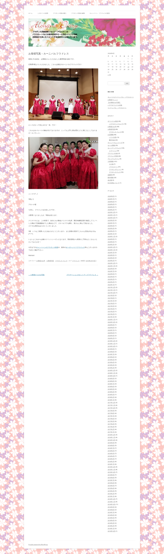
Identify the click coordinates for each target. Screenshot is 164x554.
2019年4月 (111, 362)
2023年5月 (111, 255)
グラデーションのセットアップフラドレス (82, 275)
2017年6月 (111, 419)
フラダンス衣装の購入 (59, 13)
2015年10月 (111, 472)
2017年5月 (111, 421)
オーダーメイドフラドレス (75, 247)
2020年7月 (111, 330)
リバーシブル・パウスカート (117, 108)
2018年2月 (111, 397)
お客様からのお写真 (36, 275)
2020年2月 (111, 338)
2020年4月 (111, 336)
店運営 (110, 175)
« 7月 (109, 75)
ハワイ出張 (112, 137)
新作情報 (110, 177)
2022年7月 (111, 271)
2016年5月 (111, 453)
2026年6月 (111, 202)
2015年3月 (111, 491)
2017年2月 (111, 429)
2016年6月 (111, 451)
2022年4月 (111, 277)
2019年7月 (111, 354)
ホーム (30, 13)
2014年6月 (111, 515)
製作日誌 (112, 140)
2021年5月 (111, 306)
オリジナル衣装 (113, 121)
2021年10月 (111, 293)
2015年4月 (111, 488)
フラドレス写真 (113, 156)
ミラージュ (112, 151)
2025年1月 (111, 234)
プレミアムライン (113, 159)
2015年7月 (111, 480)
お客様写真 (50, 261)
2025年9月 (111, 220)
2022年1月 (111, 285)
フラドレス (75, 261)
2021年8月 (111, 298)
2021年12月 (111, 287)
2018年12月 (111, 370)
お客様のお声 (40, 261)
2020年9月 (111, 325)
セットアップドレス (114, 148)
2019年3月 (111, 365)
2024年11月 (111, 236)
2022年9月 (111, 269)
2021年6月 (111, 303)
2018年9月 (111, 378)
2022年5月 (111, 274)
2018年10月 (111, 376)
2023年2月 (111, 261)
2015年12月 (111, 467)
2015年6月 (111, 483)
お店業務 (110, 135)
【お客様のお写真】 (114, 102)
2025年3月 (111, 228)
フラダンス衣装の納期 (78, 13)
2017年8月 (111, 413)
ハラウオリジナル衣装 (115, 105)
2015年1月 (111, 496)
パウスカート (113, 167)
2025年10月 (111, 218)
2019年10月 (111, 346)
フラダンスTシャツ (115, 169)
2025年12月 (111, 212)
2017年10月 (111, 408)
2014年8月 (111, 510)
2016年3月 (111, 459)
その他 (111, 164)
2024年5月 (111, 242)
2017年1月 (111, 432)
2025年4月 (111, 226)
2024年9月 (111, 239)
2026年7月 (111, 199)
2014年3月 (111, 523)
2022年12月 (111, 263)
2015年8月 (111, 478)
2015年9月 (111, 475)
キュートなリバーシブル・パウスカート (121, 97)
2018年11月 (111, 373)
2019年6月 (111, 357)
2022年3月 (111, 279)
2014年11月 (111, 502)
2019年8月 (111, 352)
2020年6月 (111, 333)
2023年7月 (111, 252)
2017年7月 (111, 416)
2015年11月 (111, 469)
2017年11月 (111, 405)
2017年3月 (111, 427)
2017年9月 (111, 411)
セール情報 (111, 145)
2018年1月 (111, 400)
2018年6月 (111, 386)
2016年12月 (111, 435)
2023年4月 (111, 258)
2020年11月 (111, 319)
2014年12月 (111, 499)
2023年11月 (111, 250)
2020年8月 (111, 328)
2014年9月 (111, 507)
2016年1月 (111, 464)
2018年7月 (111, 384)
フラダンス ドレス (61, 261)
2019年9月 (111, 349)
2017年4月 (111, 424)
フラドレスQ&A (113, 153)
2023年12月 (111, 247)
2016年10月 (111, 440)
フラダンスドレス (115, 172)
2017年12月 (111, 403)
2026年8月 (111, 196)
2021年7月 (111, 301)
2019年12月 (111, 341)
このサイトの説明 (42, 13)
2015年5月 (111, 486)
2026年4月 (111, 204)
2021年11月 (111, 290)
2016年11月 (111, 437)
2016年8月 (111, 445)
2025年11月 (111, 215)
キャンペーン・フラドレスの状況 (100, 13)
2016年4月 (111, 456)
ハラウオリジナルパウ (116, 124)
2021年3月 (111, 311)
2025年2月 (111, 231)
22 (128, 67)
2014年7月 (111, 512)
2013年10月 (111, 531)
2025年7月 (111, 223)
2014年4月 (111, 520)
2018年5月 (111, 389)
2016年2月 (111, 461)
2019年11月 (111, 344)
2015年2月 (111, 494)
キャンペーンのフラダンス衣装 (47, 247)
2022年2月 (111, 282)
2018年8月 (111, 381)
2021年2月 (111, 314)
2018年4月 (111, 392)
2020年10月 (111, 322)
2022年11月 (111, 266)
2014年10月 (111, 504)
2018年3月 (111, 394)
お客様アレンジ (113, 100)
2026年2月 (111, 210)
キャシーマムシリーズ (115, 143)
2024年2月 (111, 244)
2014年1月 (111, 528)
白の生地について (113, 183)
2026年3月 (111, 207)
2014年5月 (111, 518)
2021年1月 (111, 317)
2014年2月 (111, 526)
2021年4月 (111, 309)
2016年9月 (111, 443)
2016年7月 (111, 448)
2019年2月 (111, 368)
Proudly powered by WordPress (38, 545)
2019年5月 (111, 360)
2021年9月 (111, 295)
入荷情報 (110, 161)
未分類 (110, 180)
